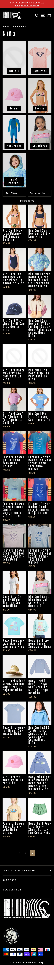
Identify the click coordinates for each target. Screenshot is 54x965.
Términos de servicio (19, 870)
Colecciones (17, 26)
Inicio (6, 26)
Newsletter (12, 890)
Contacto (10, 880)
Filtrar (13, 193)
